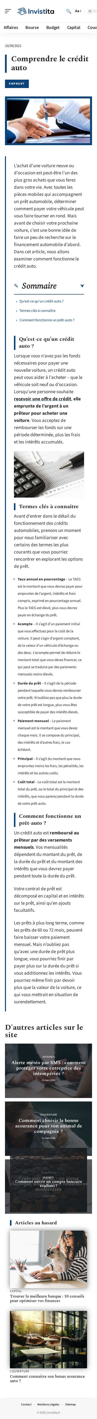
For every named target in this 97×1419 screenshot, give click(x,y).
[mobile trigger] (9, 11)
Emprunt (17, 84)
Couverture (48, 1114)
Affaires (49, 1056)
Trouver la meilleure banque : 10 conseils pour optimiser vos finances (47, 1298)
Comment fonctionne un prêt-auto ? (46, 320)
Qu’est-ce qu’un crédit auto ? (41, 301)
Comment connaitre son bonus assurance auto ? (47, 1378)
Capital (16, 1291)
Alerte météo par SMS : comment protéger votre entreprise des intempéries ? (48, 1068)
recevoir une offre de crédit (42, 399)
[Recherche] (69, 11)
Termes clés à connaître (37, 310)
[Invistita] (35, 11)
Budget (48, 1177)
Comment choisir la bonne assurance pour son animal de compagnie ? (48, 1126)
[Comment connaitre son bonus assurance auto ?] (48, 1340)
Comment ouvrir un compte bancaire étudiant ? (48, 1184)
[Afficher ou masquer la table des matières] (70, 286)
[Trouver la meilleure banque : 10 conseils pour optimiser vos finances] (48, 1259)
